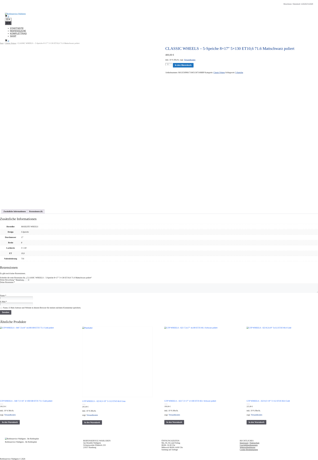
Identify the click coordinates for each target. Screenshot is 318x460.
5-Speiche (239, 72)
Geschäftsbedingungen (249, 445)
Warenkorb (296, 4)
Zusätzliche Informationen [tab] (14, 211)
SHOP (13, 36)
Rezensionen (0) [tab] (35, 211)
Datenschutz (254, 443)
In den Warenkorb (183, 65)
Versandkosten (189, 60)
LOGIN (310, 4)
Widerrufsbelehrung (247, 447)
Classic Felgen (10, 43)
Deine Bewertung (7, 280)
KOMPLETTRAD (18, 33)
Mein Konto (287, 4)
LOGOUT (304, 4)
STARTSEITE (17, 28)
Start (1, 43)
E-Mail (3, 302)
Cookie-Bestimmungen (249, 450)
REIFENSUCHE (18, 31)
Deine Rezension (7, 282)
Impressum (244, 443)
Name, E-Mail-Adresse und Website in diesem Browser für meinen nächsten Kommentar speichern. (42, 308)
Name (3, 295)
